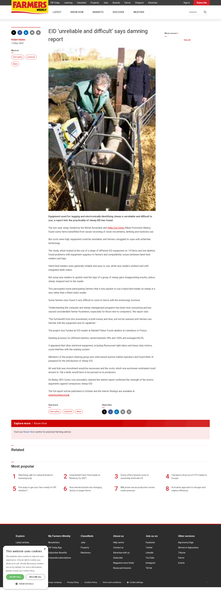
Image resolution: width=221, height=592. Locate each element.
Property (95, 3)
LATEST (57, 12)
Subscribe (202, 3)
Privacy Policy (73, 582)
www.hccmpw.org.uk (58, 395)
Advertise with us (121, 552)
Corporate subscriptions (59, 558)
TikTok (149, 568)
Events (181, 563)
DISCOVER (118, 12)
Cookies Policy (90, 582)
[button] (25, 584)
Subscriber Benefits (57, 552)
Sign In (187, 3)
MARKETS (98, 12)
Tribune (181, 552)
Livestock (31, 57)
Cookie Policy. (28, 570)
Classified (81, 3)
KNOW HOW (77, 12)
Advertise (152, 3)
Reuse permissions (122, 568)
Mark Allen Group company (50, 582)
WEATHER (138, 12)
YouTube (150, 558)
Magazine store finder (123, 563)
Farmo (127, 3)
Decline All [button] (35, 577)
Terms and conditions (112, 582)
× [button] (45, 549)
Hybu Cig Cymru (115, 227)
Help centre (118, 542)
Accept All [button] (15, 577)
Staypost (139, 3)
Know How (29, 431)
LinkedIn (149, 552)
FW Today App (55, 547)
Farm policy (17, 57)
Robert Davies (18, 39)
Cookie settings (136, 582)
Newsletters (54, 542)
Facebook (150, 542)
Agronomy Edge (185, 542)
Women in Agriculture (188, 547)
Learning (68, 3)
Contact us (118, 547)
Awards (116, 3)
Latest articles (22, 542)
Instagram (150, 563)
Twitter (149, 547)
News (15, 64)
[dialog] (25, 567)
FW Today (55, 3)
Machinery (86, 552)
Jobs (105, 3)
